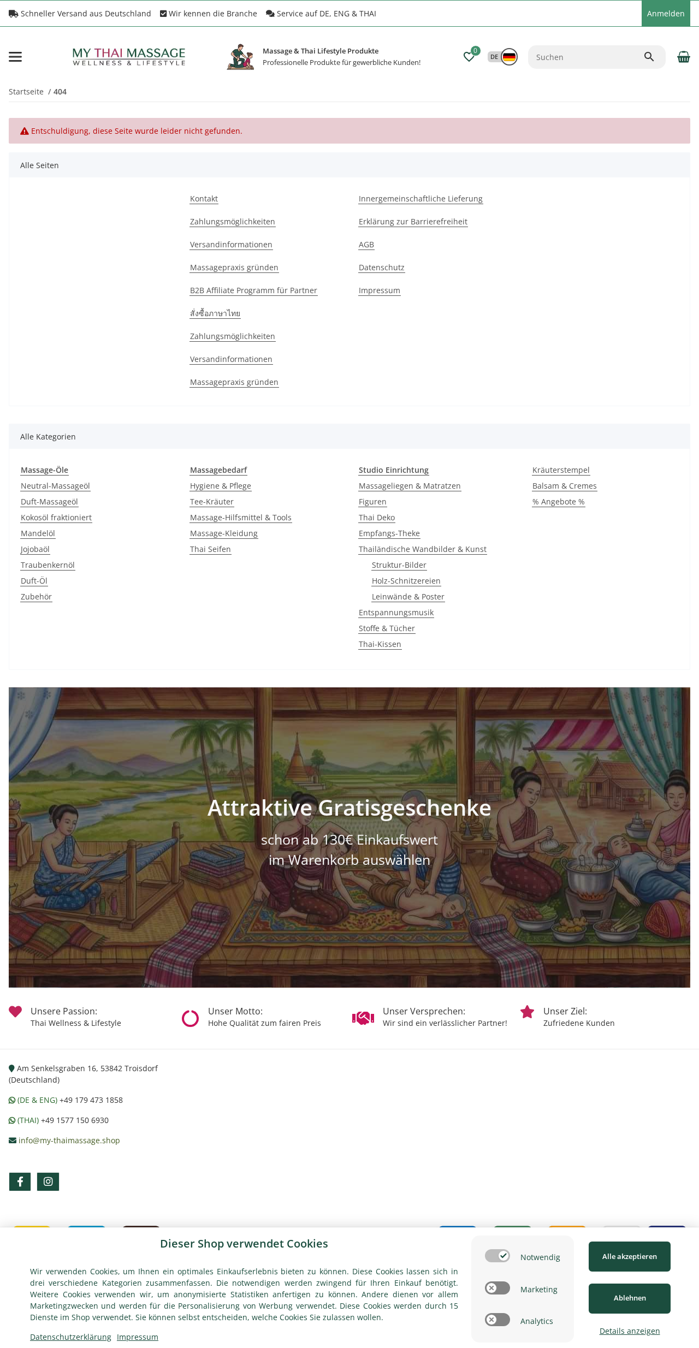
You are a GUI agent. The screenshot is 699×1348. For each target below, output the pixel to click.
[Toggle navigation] (15, 56)
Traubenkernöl (48, 565)
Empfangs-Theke (389, 533)
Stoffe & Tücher (387, 628)
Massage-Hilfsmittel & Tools (241, 517)
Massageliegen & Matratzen (410, 485)
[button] (630, 14)
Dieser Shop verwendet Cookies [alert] (244, 1243)
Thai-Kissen (380, 644)
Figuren (373, 501)
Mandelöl (38, 533)
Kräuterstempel (561, 470)
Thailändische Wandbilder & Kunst (423, 549)
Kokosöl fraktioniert (56, 517)
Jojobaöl (35, 549)
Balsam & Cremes (564, 485)
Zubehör (36, 596)
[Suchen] (654, 56)
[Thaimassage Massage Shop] (240, 56)
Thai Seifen (210, 549)
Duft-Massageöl (49, 501)
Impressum (137, 1337)
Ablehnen (630, 1298)
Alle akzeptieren (629, 1256)
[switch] (497, 1255)
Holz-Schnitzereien (406, 580)
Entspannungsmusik (396, 612)
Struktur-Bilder (399, 565)
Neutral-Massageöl (55, 485)
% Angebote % (558, 501)
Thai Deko (377, 517)
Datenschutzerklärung (70, 1337)
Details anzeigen (630, 1331)
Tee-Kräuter (212, 501)
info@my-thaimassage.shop (69, 1140)
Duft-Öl (34, 580)
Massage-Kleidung (224, 533)
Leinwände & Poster (408, 596)
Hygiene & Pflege (220, 485)
